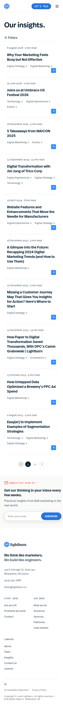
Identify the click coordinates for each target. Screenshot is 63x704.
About (7, 646)
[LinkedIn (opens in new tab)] (31, 684)
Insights (8, 657)
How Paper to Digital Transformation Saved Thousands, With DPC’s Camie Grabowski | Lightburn (31, 344)
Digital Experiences (38, 101)
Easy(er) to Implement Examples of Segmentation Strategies (28, 427)
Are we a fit (10, 605)
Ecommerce (38, 357)
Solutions (39, 610)
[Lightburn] (15, 544)
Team (7, 651)
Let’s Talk (41, 6)
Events (12, 106)
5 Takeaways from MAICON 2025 (28, 133)
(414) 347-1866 (12, 580)
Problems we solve (15, 610)
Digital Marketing (41, 66)
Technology (15, 101)
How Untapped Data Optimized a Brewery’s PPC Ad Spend (31, 386)
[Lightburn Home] (6, 6)
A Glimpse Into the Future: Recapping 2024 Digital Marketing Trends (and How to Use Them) (31, 254)
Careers (8, 668)
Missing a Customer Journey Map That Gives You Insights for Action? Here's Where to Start (29, 299)
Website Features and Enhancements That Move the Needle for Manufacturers (30, 212)
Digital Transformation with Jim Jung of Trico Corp (28, 168)
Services (38, 616)
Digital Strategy (17, 66)
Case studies (41, 627)
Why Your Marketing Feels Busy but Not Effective (27, 57)
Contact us (10, 663)
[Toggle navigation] (57, 6)
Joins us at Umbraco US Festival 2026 (26, 92)
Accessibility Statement (16, 690)
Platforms (39, 622)
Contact (8, 616)
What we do (40, 605)
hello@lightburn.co (15, 587)
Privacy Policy (39, 690)
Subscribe (51, 516)
